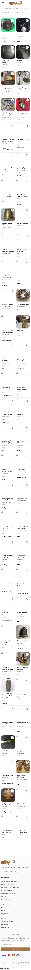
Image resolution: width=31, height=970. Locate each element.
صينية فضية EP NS (22, 498)
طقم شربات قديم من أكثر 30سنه (7, 499)
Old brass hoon (21, 804)
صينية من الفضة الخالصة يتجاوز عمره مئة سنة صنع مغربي (7, 251)
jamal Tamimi (5, 416)
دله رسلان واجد (6, 387)
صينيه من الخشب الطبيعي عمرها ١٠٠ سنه (22, 832)
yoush (18, 253)
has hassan (20, 559)
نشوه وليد (4, 143)
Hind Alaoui (5, 445)
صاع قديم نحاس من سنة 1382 (7, 224)
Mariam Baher (6, 334)
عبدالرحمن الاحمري (22, 643)
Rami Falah (5, 172)
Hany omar (20, 198)
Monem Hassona (21, 225)
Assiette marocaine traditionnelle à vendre (8, 360)
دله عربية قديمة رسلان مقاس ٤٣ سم (7, 87)
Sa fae (18, 587)
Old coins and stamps (7, 884)
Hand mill (20, 330)
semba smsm (20, 616)
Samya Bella (5, 777)
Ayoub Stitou (5, 473)
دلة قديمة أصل (21, 469)
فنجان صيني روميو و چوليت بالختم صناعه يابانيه (7, 332)
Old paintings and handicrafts (10, 887)
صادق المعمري (5, 117)
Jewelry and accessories (8, 893)
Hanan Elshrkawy (6, 502)
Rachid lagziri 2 (6, 279)
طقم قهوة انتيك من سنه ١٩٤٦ (7, 527)
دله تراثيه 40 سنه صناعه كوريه (21, 250)
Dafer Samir (20, 671)
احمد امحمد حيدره (21, 391)
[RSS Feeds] (15, 871)
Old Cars (3, 896)
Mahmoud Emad (6, 726)
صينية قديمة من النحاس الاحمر (21, 359)
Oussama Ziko (21, 416)
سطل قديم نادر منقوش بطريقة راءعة (7, 668)
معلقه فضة (5, 751)
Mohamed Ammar (22, 500)
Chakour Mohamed (7, 671)
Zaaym (19, 696)
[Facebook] (3, 871)
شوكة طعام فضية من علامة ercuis (22, 723)
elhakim (4, 36)
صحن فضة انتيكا (21, 60)
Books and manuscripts (8, 890)
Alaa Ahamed (5, 753)
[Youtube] (11, 871)
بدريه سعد (4, 806)
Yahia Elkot (5, 64)
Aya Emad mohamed (22, 779)
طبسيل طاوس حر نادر (23, 304)
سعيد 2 (4, 198)
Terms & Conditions (7, 921)
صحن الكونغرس (21, 751)
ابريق (18, 275)
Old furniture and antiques (18, 8)
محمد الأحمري (20, 753)
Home (2, 8)
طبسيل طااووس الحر (7, 775)
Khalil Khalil (20, 63)
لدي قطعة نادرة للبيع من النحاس (22, 668)
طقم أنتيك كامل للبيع (22, 223)
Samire (4, 834)
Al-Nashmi (20, 333)
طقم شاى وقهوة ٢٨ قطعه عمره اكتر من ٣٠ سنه (7, 556)
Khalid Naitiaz (20, 117)
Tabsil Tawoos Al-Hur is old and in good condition (7, 832)
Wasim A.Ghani (6, 698)
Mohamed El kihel (21, 363)
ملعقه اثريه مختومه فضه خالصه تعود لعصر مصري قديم (23, 88)
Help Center (4, 914)
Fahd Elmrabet (6, 363)
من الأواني (20, 414)
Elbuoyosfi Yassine (7, 253)
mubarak (4, 390)
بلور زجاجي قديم (6, 804)
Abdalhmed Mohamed (23, 91)
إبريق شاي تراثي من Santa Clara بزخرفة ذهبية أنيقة (7, 277)
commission (5, 924)
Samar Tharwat (21, 170)
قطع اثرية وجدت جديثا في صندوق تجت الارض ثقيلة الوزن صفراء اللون (8, 306)
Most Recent (22, 13)
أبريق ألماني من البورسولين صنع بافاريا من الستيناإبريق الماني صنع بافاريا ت (8, 443)
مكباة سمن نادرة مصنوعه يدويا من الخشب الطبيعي (21, 389)
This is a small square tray (21, 556)
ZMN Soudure (20, 278)
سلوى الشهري (20, 834)
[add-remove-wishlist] (12, 20)
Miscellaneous (5, 900)
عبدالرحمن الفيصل (6, 91)
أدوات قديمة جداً (21, 640)
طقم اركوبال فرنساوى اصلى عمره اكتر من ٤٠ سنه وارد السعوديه (8, 141)
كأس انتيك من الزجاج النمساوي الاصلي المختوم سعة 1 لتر (22, 528)
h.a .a (3, 586)
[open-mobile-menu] (3, 3)
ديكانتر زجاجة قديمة (22, 34)
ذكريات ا (4, 645)
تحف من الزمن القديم (22, 168)
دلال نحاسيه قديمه (7, 583)
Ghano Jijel (20, 726)
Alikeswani (20, 36)
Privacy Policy (5, 928)
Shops (3, 910)
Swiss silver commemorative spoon (7, 471)
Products (7, 8)
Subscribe (15, 949)
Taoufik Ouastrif (21, 530)
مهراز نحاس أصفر (21, 694)
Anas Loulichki (21, 806)
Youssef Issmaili (6, 227)
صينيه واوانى (5, 34)
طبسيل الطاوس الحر (22, 139)
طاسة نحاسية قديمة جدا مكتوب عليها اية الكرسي (7, 169)
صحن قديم (5, 612)
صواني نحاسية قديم (7, 414)
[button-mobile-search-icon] (28, 3)
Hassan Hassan (6, 308)
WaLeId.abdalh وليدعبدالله (23, 472)
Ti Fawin (19, 141)
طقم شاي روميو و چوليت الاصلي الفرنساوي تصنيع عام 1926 (22, 777)
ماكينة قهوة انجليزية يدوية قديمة (22, 613)
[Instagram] (7, 871)
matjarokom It (21, 306)
